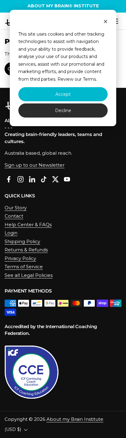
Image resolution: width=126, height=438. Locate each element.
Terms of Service (24, 266)
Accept (63, 94)
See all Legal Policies (29, 275)
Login (11, 233)
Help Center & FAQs (28, 224)
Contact (14, 216)
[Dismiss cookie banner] (105, 22)
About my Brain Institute (74, 419)
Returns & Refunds (26, 250)
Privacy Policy (20, 258)
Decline (63, 110)
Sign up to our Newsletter (35, 165)
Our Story (16, 208)
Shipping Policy (22, 241)
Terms (89, 79)
